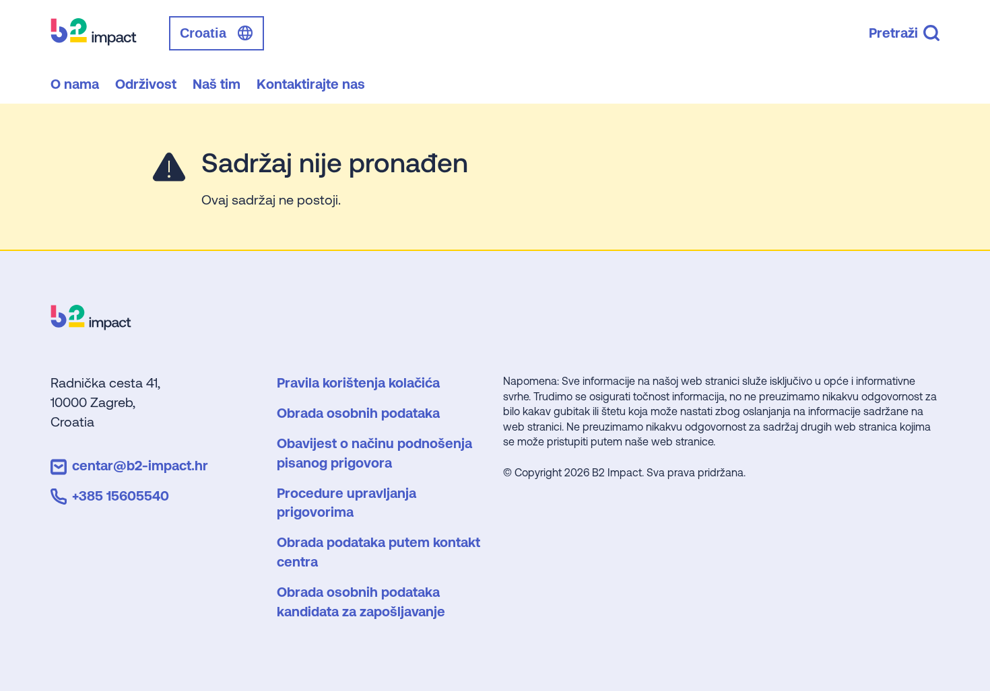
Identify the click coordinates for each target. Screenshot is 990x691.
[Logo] (91, 325)
